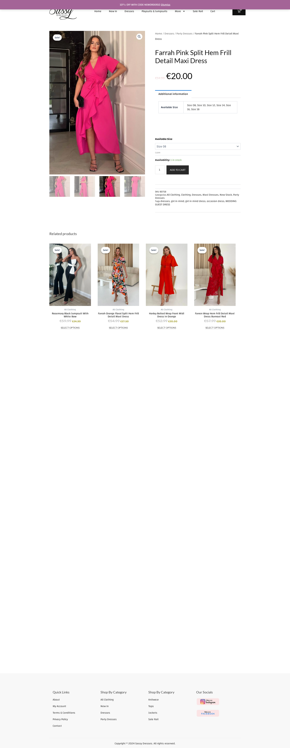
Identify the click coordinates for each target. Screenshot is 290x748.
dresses (165, 201)
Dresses (129, 11)
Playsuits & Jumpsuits (154, 11)
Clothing (186, 194)
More (178, 11)
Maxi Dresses (211, 194)
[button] (139, 37)
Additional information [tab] (173, 94)
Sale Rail (198, 11)
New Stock (226, 194)
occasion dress (215, 201)
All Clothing (173, 194)
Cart (212, 11)
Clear (157, 152)
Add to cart (177, 169)
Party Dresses (184, 33)
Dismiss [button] (165, 4)
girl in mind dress (195, 201)
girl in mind (177, 201)
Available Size (163, 139)
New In (113, 11)
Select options (70, 327)
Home (97, 11)
